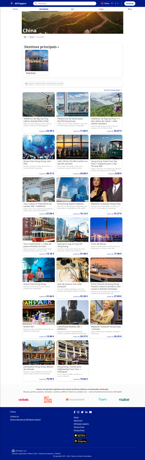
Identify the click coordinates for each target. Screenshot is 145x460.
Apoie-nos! (78, 420)
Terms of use (79, 427)
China (32, 37)
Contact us (14, 416)
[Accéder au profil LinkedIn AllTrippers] (87, 412)
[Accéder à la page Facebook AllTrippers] (75, 412)
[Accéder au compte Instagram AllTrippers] (79, 412)
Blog (130, 9)
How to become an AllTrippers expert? (25, 419)
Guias (101, 9)
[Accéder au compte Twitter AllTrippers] (83, 412)
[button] (129, 3)
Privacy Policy (79, 430)
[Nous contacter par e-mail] (91, 412)
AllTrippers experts (81, 424)
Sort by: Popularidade (112, 90)
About (76, 417)
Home (15, 9)
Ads (72, 9)
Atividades (43, 9)
